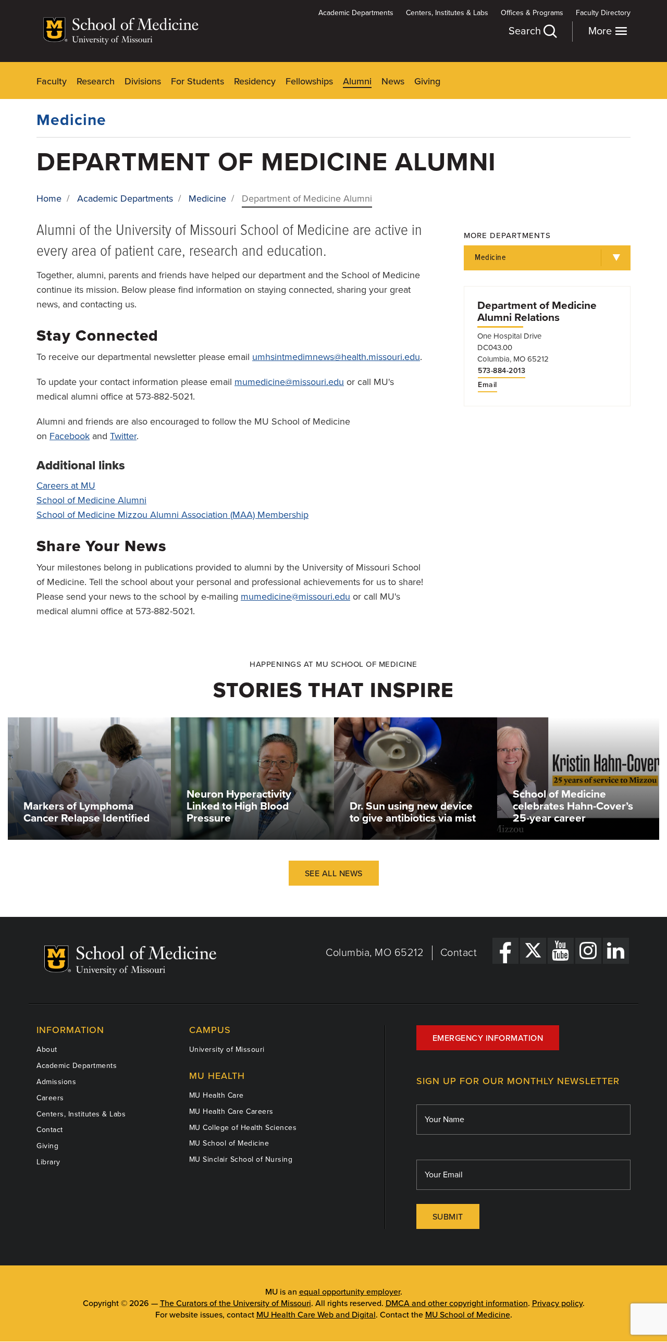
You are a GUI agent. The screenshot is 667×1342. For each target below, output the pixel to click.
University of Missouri (227, 1049)
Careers (50, 1098)
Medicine (71, 120)
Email (487, 385)
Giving (427, 81)
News (392, 81)
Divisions (143, 81)
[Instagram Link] (588, 951)
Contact (458, 953)
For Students (197, 81)
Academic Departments (355, 12)
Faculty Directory (603, 12)
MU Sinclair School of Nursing (241, 1159)
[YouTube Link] (561, 951)
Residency (255, 81)
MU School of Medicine (229, 1143)
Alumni (357, 81)
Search (526, 31)
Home (48, 198)
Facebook (70, 436)
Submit (448, 1217)
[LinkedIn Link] (616, 951)
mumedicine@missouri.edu (289, 382)
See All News (334, 873)
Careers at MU (65, 485)
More (601, 31)
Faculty (51, 81)
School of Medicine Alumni (91, 500)
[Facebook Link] (505, 951)
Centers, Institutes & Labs (447, 12)
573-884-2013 (501, 371)
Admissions (56, 1081)
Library (48, 1162)
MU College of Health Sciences (243, 1127)
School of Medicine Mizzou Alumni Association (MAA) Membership (172, 514)
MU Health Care (216, 1095)
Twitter (123, 436)
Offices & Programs (532, 12)
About (46, 1049)
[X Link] (533, 951)
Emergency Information (488, 1038)
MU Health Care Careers (231, 1111)
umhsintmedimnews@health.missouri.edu (336, 357)
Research (96, 81)
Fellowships (309, 81)
